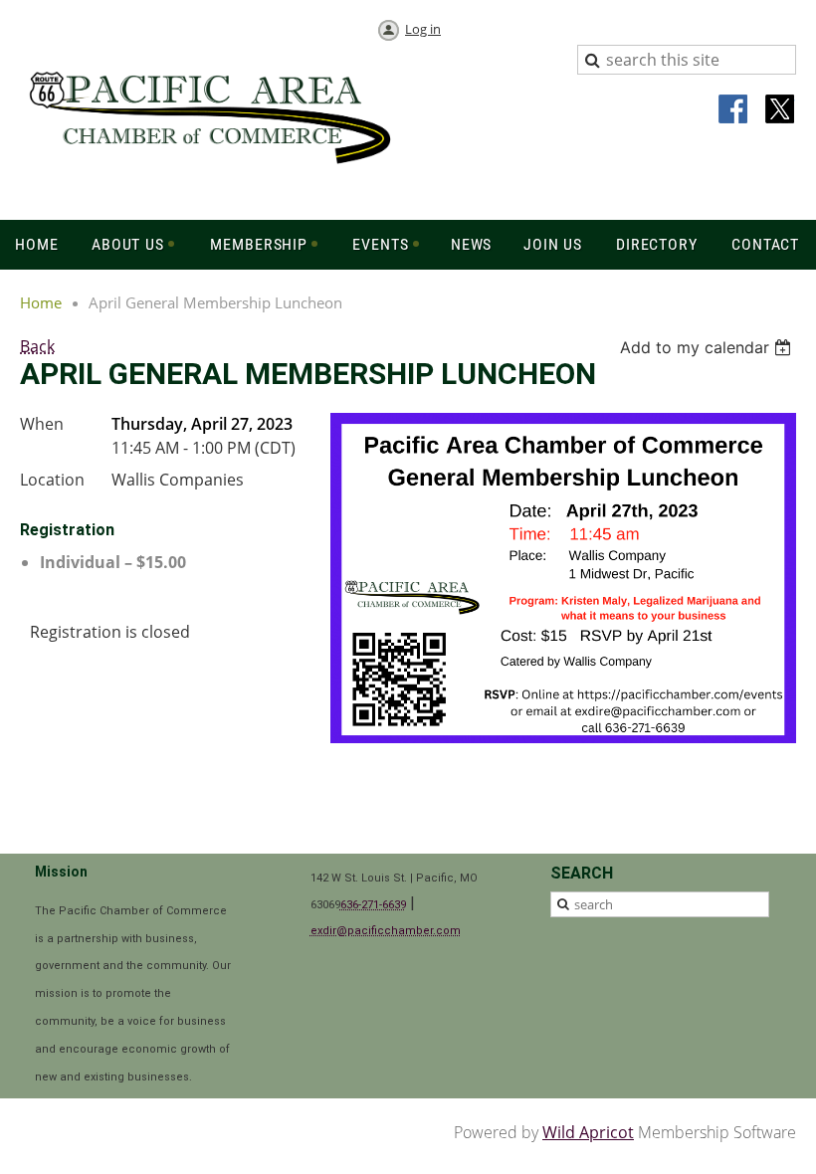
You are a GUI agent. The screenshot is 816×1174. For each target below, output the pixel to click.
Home (41, 302)
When (42, 424)
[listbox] (708, 347)
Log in (423, 29)
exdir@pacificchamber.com (385, 930)
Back (37, 346)
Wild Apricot (588, 1132)
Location (52, 479)
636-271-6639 (373, 904)
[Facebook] (734, 110)
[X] (780, 110)
